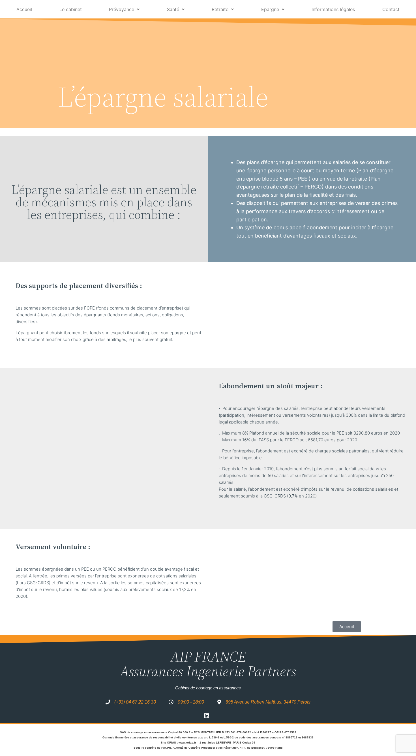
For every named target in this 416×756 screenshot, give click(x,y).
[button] (124, 9)
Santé (173, 9)
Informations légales (333, 9)
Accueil (24, 9)
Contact (391, 9)
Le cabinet (70, 9)
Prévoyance (121, 9)
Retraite (220, 9)
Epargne (270, 9)
